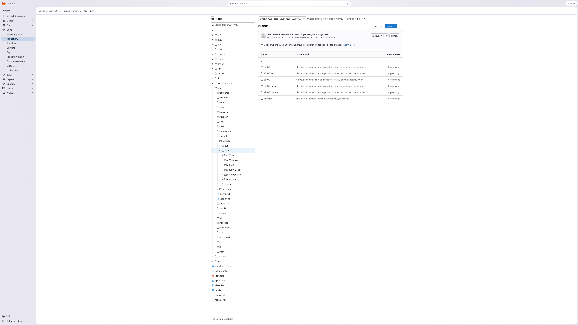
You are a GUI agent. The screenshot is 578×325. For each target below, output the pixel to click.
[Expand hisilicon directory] (215, 117)
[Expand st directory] (215, 242)
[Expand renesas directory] (215, 223)
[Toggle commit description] (326, 34)
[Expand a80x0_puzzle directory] (222, 174)
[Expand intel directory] (215, 126)
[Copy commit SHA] (386, 35)
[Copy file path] (364, 18)
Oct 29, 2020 (290, 37)
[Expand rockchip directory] (215, 227)
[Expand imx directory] (215, 122)
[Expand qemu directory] (215, 213)
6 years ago (394, 67)
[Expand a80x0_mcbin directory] (222, 170)
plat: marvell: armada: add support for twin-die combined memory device (332, 67)
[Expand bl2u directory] (212, 40)
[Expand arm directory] (215, 102)
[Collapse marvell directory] (215, 136)
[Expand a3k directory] (220, 146)
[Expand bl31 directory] (212, 44)
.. (261, 60)
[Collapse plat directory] (212, 88)
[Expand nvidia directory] (215, 208)
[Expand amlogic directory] (215, 97)
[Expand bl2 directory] (212, 35)
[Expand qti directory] (215, 218)
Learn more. (349, 44)
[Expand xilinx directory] (215, 252)
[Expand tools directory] (212, 261)
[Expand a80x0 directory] (222, 165)
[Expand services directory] (212, 256)
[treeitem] (233, 30)
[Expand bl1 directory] (212, 30)
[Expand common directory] (212, 54)
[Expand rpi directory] (215, 232)
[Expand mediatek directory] (215, 203)
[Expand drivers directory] (212, 64)
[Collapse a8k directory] (220, 150)
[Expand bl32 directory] (212, 49)
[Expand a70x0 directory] (222, 155)
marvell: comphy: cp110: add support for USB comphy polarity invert (329, 79)
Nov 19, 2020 (330, 37)
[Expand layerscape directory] (215, 131)
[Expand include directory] (212, 73)
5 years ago (394, 79)
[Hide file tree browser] (212, 18)
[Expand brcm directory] (215, 107)
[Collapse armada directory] (217, 141)
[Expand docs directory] (212, 59)
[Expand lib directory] (212, 78)
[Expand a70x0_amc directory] (222, 160)
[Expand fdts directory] (212, 69)
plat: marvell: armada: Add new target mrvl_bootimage (295, 34)
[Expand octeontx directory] (217, 189)
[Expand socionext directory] (215, 237)
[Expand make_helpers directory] (212, 83)
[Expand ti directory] (215, 247)
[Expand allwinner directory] (215, 93)
